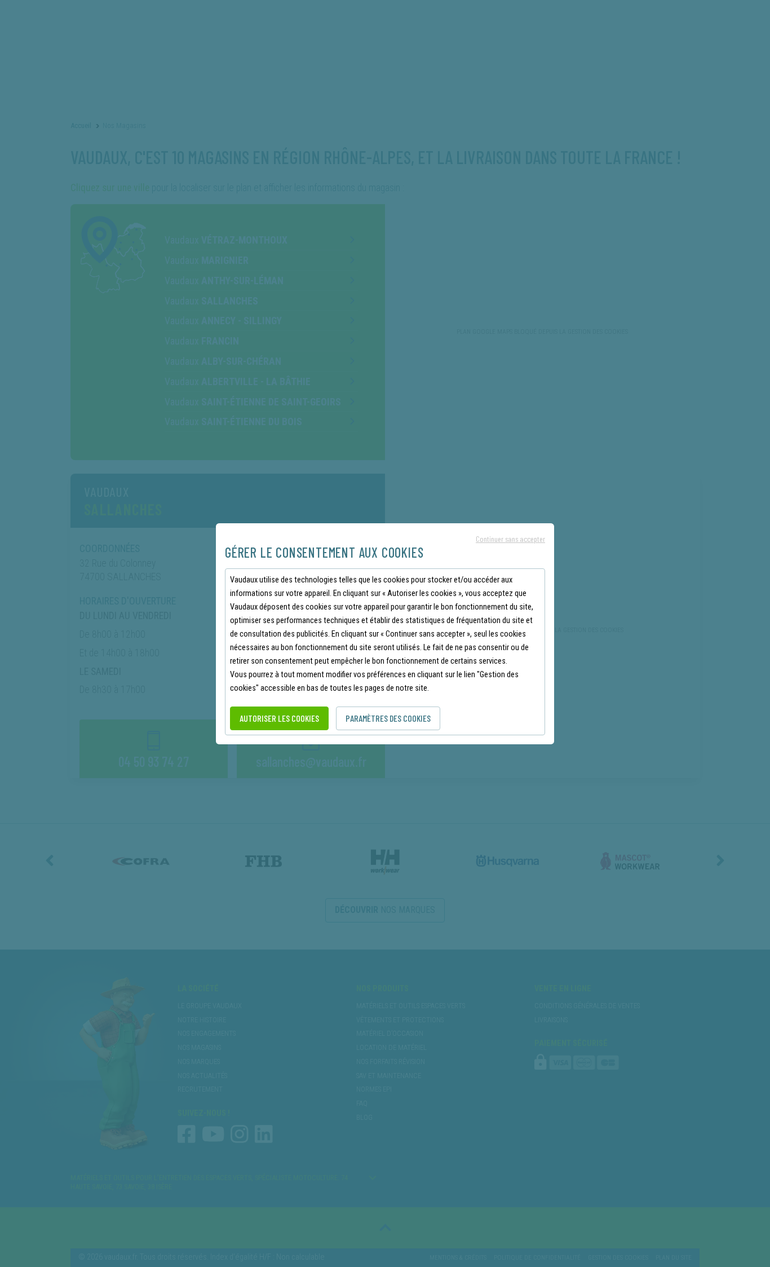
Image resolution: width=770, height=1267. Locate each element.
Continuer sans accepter (510, 539)
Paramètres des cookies (388, 718)
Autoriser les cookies (279, 718)
